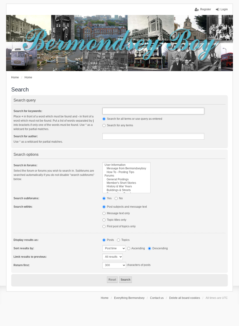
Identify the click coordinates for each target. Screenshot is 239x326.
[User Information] (126, 165)
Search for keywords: (28, 111)
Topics (125, 240)
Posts (110, 240)
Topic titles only (116, 219)
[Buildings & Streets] (126, 190)
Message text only (118, 213)
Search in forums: (25, 165)
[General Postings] (126, 179)
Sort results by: (24, 248)
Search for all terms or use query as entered (134, 118)
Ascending (138, 248)
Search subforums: (26, 198)
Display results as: (26, 240)
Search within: (23, 206)
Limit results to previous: (30, 256)
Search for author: (26, 136)
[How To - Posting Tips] (126, 172)
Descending (160, 248)
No (120, 198)
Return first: (22, 265)
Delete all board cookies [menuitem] (184, 298)
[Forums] (126, 175)
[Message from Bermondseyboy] (126, 168)
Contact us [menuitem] (157, 298)
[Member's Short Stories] (126, 183)
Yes (109, 198)
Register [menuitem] (205, 9)
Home (105, 298)
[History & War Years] (126, 186)
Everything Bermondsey (129, 298)
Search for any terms (119, 125)
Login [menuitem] (224, 9)
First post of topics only (121, 226)
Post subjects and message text (126, 206)
